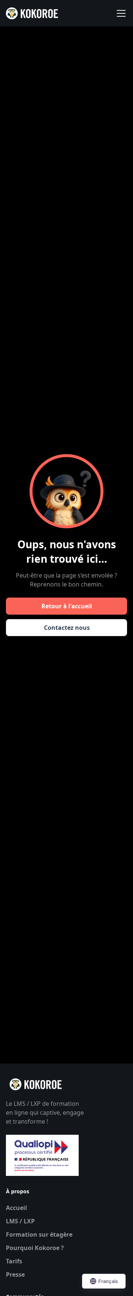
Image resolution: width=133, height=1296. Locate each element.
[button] (119, 13)
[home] (32, 13)
